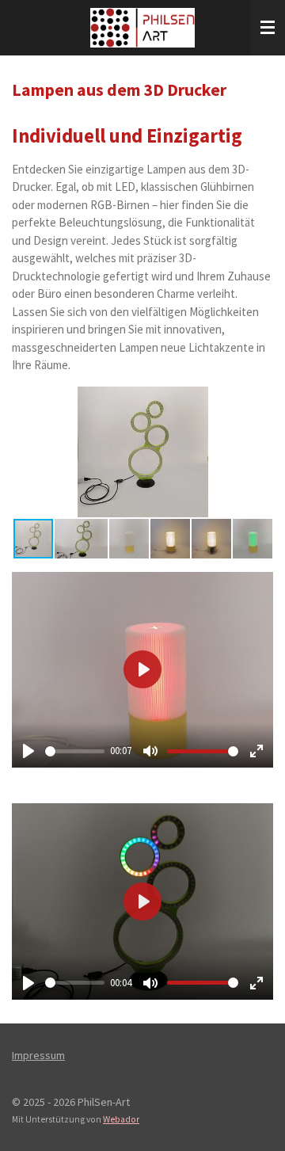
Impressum (38, 1055)
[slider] (74, 751)
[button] (259, 401)
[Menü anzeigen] (267, 27)
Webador (121, 1119)
